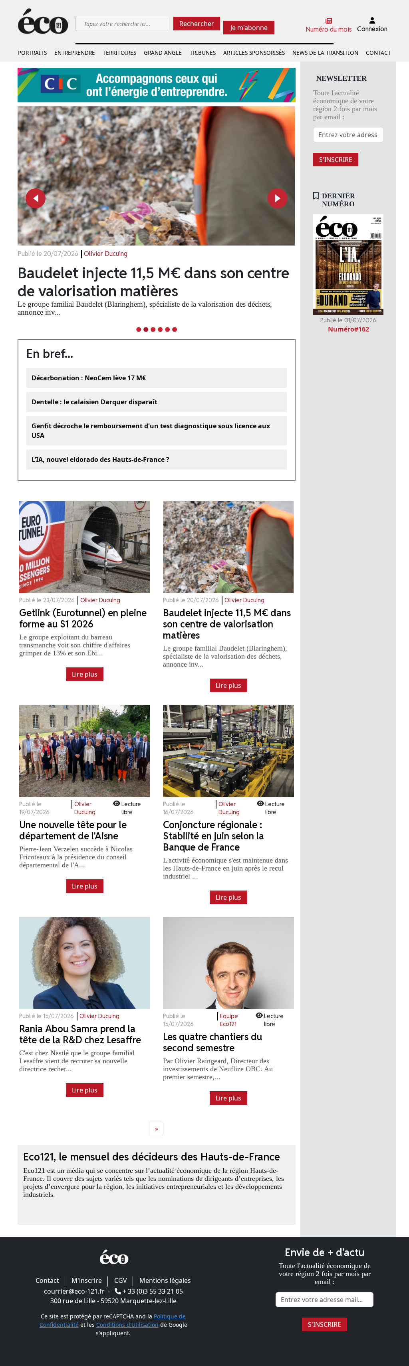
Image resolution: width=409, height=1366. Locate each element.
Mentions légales (165, 1280)
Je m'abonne (249, 27)
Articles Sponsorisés (254, 52)
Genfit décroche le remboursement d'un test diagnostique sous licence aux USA (151, 430)
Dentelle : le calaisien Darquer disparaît (94, 401)
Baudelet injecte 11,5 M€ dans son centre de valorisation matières (153, 282)
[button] (36, 198)
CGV (120, 1280)
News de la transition (325, 52)
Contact (378, 52)
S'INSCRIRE (335, 159)
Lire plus (84, 674)
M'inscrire (86, 1280)
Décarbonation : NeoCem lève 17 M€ (89, 377)
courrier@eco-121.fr (74, 1291)
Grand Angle (163, 52)
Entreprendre (74, 52)
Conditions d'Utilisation (127, 1324)
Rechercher (196, 23)
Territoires (119, 52)
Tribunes (203, 52)
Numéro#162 (348, 329)
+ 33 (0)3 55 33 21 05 (153, 1291)
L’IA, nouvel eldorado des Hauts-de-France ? (100, 459)
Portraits (32, 52)
